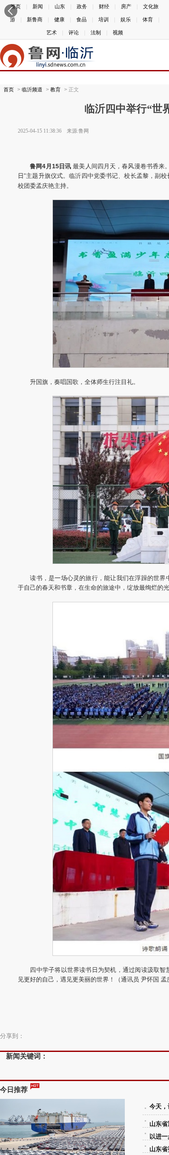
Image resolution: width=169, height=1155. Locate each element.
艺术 (51, 33)
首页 (8, 90)
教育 (55, 90)
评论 (73, 33)
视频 (118, 33)
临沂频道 (32, 90)
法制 (96, 33)
